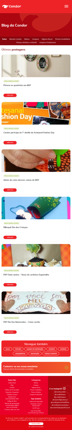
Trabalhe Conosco (12, 394)
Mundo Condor (15, 39)
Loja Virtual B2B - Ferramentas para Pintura (36, 412)
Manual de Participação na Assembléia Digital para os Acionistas (12, 405)
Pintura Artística (36, 392)
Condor (52, 349)
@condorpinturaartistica (60, 405)
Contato (12, 387)
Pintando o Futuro (36, 404)
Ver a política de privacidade (36, 426)
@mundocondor (60, 392)
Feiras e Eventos (51, 354)
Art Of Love (36, 408)
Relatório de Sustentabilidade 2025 (12, 398)
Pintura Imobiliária (62, 39)
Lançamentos (20, 354)
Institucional (12, 383)
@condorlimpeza (60, 397)
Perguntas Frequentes (12, 392)
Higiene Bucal (47, 39)
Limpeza (35, 39)
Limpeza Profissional (47, 43)
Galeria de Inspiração (35, 349)
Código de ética (12, 401)
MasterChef (36, 406)
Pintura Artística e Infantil (26, 43)
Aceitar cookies (36, 423)
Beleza (26, 39)
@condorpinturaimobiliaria (60, 402)
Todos (4, 39)
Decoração (35, 354)
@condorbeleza (60, 394)
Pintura (18, 349)
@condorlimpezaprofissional (60, 408)
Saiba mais (10, 95)
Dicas (8, 349)
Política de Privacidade (12, 390)
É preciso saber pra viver (12, 409)
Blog (12, 385)
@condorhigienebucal (60, 400)
